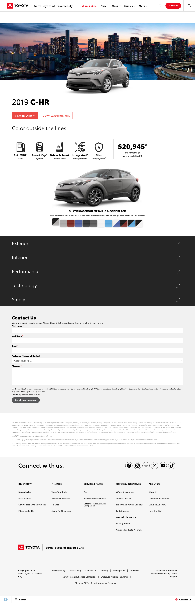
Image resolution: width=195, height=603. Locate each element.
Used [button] (115, 6)
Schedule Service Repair (95, 498)
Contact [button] (173, 5)
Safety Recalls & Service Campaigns (95, 504)
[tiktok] (171, 465)
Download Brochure (56, 115)
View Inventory (25, 115)
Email (15, 345)
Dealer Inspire (173, 575)
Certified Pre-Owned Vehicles (32, 504)
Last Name (17, 335)
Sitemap (104, 570)
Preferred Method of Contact (26, 355)
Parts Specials (122, 510)
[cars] (146, 465)
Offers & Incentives (125, 492)
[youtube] (163, 465)
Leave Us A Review (157, 504)
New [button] (104, 6)
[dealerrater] (154, 465)
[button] (189, 5)
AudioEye (134, 570)
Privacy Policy (58, 570)
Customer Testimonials (159, 498)
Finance (55, 504)
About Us (153, 492)
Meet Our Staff (155, 510)
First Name (18, 325)
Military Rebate (123, 523)
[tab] (97, 243)
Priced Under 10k (26, 510)
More (142, 6)
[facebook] (128, 465)
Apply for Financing (61, 510)
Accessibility (75, 570)
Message (17, 365)
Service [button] (128, 6)
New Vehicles (24, 492)
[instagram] (137, 465)
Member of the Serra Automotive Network (95, 582)
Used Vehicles (25, 498)
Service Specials (123, 498)
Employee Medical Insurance (114, 576)
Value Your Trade (59, 492)
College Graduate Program (129, 529)
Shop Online (89, 5)
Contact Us (91, 570)
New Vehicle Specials (126, 517)
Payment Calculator (61, 498)
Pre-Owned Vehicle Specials (129, 504)
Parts (86, 492)
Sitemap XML (119, 570)
